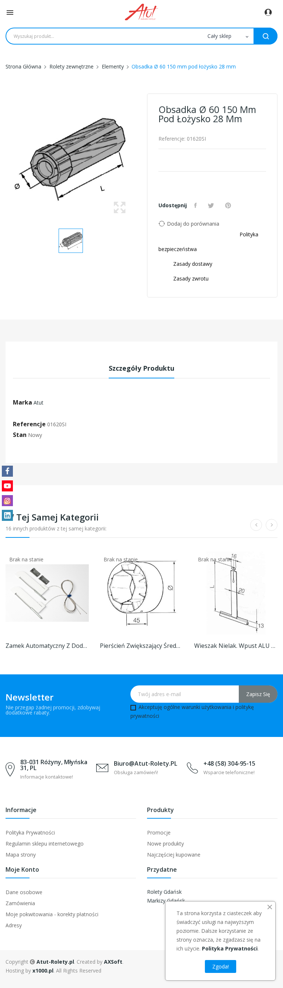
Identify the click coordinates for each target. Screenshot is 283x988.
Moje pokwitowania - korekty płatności (52, 914)
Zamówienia (20, 903)
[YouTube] (7, 485)
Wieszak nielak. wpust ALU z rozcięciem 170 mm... (235, 645)
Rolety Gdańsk (164, 891)
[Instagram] (7, 500)
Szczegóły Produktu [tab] (141, 368)
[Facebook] (7, 471)
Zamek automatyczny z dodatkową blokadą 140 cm (47, 645)
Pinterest (229, 205)
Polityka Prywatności (30, 832)
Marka (22, 402)
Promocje (159, 832)
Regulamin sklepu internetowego (45, 843)
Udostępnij (196, 205)
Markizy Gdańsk (166, 900)
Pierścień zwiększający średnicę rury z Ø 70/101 (141, 645)
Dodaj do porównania (193, 223)
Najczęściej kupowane (173, 854)
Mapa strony (21, 854)
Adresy (14, 925)
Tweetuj (212, 205)
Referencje (29, 424)
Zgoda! (220, 966)
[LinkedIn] (7, 515)
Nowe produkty (165, 843)
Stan (20, 435)
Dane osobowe (24, 892)
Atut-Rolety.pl (55, 961)
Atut (38, 402)
